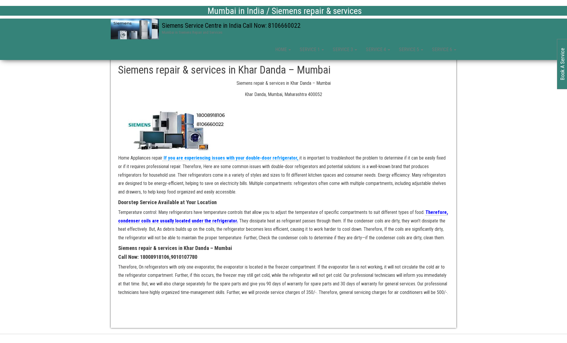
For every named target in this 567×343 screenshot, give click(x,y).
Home (281, 49)
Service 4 (376, 49)
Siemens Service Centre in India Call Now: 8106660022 (231, 25)
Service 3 (343, 49)
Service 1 (310, 49)
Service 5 (409, 49)
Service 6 (442, 49)
